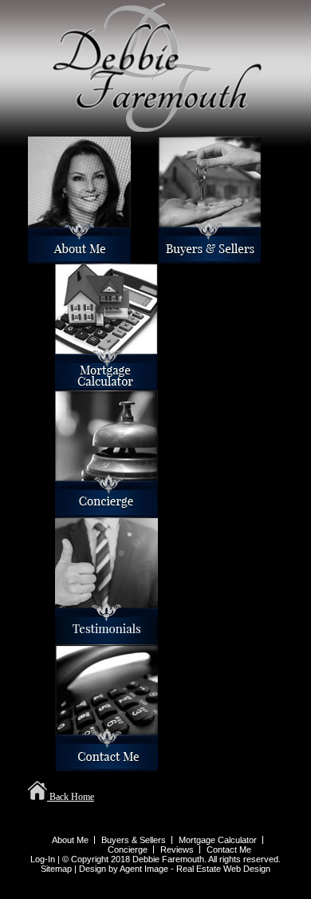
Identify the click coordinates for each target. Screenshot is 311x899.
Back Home (70, 796)
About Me (30, 256)
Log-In (42, 859)
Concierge (58, 510)
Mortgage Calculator (60, 383)
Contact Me (58, 764)
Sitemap (56, 868)
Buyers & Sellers (162, 256)
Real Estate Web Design (223, 868)
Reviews (57, 637)
